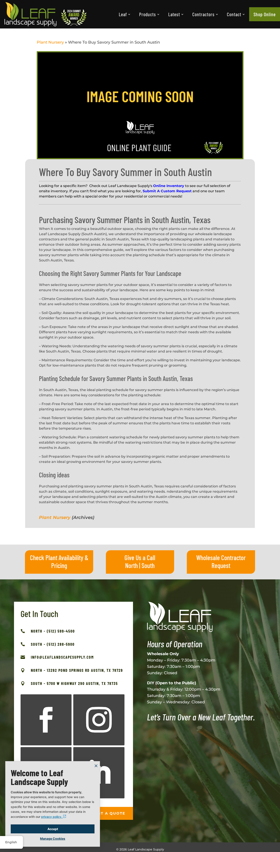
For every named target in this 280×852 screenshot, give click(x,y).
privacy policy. (52, 816)
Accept (52, 829)
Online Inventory (168, 186)
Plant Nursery (50, 42)
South (148, 565)
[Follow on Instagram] (98, 719)
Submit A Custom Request (167, 191)
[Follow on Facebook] (46, 719)
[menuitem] (124, 14)
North (131, 565)
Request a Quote (104, 813)
